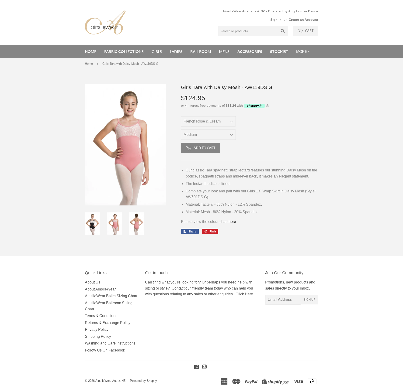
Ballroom (200, 51)
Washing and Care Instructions (110, 343)
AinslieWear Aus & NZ (110, 380)
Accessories (249, 51)
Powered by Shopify (143, 380)
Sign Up (309, 299)
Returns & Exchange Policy (107, 323)
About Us (92, 282)
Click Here (244, 294)
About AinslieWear (100, 289)
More (301, 52)
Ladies (176, 51)
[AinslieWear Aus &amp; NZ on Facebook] (196, 367)
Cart (308, 31)
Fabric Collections (124, 51)
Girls (157, 51)
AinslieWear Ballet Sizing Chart (111, 296)
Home (90, 51)
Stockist (279, 51)
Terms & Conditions (101, 316)
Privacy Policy (96, 329)
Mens (224, 51)
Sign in (275, 19)
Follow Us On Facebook (105, 350)
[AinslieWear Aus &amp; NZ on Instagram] (204, 367)
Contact (178, 288)
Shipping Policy (98, 336)
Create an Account (303, 19)
